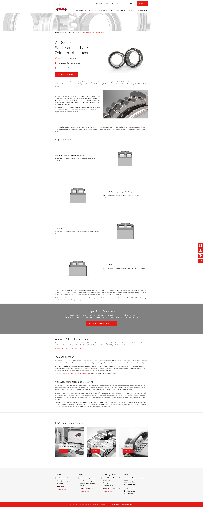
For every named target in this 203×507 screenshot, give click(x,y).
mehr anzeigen (61, 489)
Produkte (92, 10)
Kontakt (126, 475)
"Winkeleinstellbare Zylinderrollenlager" (79, 373)
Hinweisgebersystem (127, 504)
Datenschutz (115, 504)
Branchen (102, 10)
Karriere (131, 10)
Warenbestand (142, 10)
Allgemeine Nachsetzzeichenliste (101, 323)
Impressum (103, 504)
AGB (109, 504)
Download (99, 3)
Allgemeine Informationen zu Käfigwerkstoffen (70, 348)
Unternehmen (80, 10)
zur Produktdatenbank (67, 75)
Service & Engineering (117, 10)
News (106, 3)
